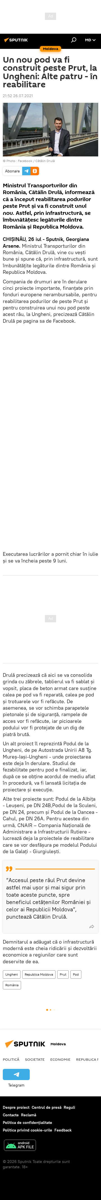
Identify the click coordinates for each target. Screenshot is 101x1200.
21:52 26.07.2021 (18, 95)
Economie (60, 1059)
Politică (11, 1059)
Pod (76, 974)
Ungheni (11, 974)
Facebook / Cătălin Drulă (36, 161)
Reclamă (28, 1114)
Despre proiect (16, 1107)
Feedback (63, 1130)
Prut (63, 974)
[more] (91, 926)
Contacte (11, 1114)
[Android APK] (20, 1146)
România (12, 985)
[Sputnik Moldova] (17, 42)
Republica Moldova (39, 974)
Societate (35, 1059)
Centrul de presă (46, 1107)
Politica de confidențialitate (27, 1122)
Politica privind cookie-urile (27, 1130)
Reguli (69, 1107)
